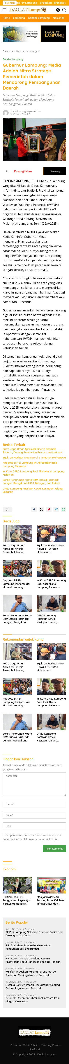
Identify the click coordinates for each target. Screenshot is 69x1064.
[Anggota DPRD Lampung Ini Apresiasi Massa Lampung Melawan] (17, 568)
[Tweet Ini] (41, 509)
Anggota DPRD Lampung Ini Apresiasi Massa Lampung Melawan (30, 464)
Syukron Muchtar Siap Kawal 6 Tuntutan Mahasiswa (34, 457)
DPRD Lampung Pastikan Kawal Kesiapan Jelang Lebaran (33, 490)
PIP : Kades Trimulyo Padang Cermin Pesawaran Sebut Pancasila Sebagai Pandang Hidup (34, 960)
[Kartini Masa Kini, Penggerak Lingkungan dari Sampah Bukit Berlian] (17, 885)
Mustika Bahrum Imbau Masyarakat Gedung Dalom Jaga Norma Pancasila (33, 986)
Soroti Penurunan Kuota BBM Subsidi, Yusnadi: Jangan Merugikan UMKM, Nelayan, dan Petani (31, 481)
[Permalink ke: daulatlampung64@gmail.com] (6, 112)
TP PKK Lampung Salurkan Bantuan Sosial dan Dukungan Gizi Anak (34, 933)
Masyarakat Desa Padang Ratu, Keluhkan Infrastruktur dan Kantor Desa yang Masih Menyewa (51, 900)
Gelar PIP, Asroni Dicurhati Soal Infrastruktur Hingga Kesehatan (32, 999)
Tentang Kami (49, 1045)
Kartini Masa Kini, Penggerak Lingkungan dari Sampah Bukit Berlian (17, 900)
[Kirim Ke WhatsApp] (63, 509)
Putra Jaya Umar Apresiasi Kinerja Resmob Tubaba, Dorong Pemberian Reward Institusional (32, 450)
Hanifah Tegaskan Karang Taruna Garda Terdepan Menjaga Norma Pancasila (31, 973)
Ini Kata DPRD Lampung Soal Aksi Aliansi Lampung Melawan (33, 473)
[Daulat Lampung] (27, 9)
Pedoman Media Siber (23, 1045)
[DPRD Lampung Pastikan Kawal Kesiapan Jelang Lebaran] (51, 603)
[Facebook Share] (34, 509)
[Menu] (5, 10)
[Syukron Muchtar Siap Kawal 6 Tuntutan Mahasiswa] (51, 533)
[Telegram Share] (56, 509)
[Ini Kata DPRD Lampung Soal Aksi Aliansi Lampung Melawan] (51, 568)
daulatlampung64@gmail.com (25, 111)
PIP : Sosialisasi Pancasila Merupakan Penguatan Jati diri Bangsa (28, 947)
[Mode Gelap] (58, 10)
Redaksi (35, 1049)
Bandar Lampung (13, 59)
